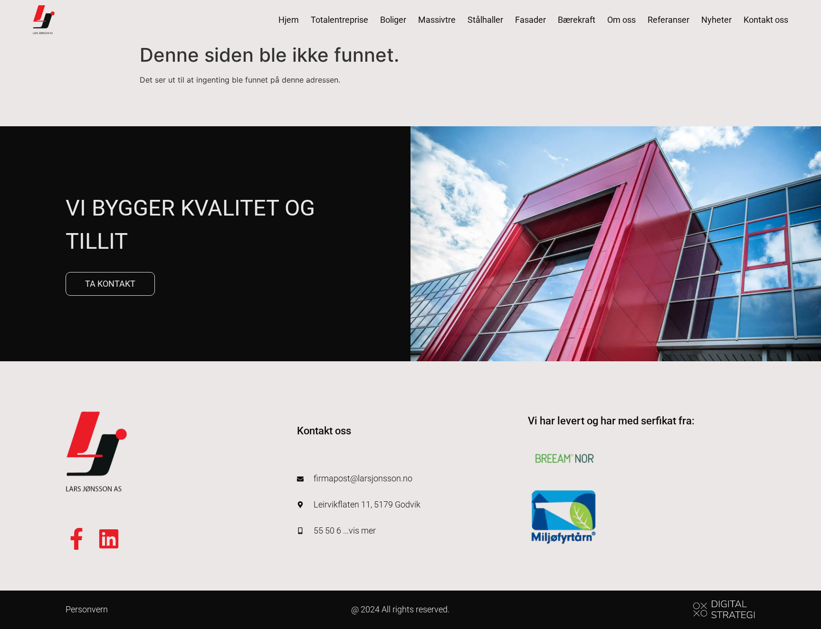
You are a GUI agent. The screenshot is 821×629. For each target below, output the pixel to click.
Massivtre (437, 20)
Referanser (668, 20)
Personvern (87, 609)
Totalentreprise (339, 20)
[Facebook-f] (76, 539)
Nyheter (716, 20)
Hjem (288, 20)
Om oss (621, 20)
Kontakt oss (766, 20)
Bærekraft (576, 20)
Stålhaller (485, 20)
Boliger (393, 20)
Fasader (530, 20)
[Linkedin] (109, 539)
